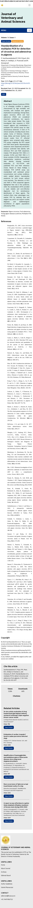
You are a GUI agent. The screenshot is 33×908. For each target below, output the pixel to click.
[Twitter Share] (15, 701)
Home (3, 865)
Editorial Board (6, 875)
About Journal (5, 868)
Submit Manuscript (7, 887)
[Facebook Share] (13, 701)
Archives (3, 872)
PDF (3, 94)
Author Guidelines (6, 884)
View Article (8, 727)
